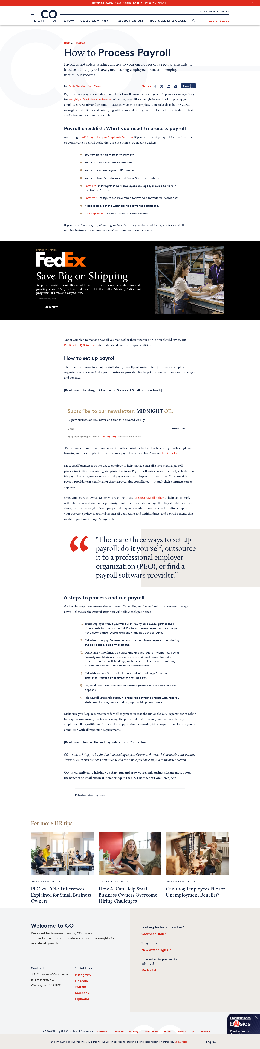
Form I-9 (90, 186)
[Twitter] (161, 86)
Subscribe (178, 428)
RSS (193, 1031)
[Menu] (32, 14)
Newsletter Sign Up (156, 950)
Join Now (51, 307)
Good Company (94, 20)
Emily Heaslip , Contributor (84, 86)
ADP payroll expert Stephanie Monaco (107, 137)
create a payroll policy (149, 498)
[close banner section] (252, 2)
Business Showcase (168, 20)
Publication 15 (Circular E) (81, 345)
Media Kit (148, 970)
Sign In (213, 20)
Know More (180, 1041)
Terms (167, 1031)
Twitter (80, 987)
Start (39, 20)
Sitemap (181, 1031)
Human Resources (45, 881)
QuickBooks (168, 453)
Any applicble (94, 213)
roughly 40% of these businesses (90, 99)
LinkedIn (81, 981)
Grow (69, 20)
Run (54, 20)
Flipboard (82, 999)
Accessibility (151, 1031)
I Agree (211, 1042)
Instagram (83, 975)
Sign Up (224, 20)
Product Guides (129, 20)
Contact (102, 1031)
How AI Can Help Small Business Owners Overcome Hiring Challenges (128, 895)
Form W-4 (91, 198)
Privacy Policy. (110, 436)
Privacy (133, 1031)
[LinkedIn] (168, 86)
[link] (193, 20)
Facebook (82, 993)
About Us (118, 1031)
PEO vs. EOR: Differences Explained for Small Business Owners (61, 895)
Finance (80, 43)
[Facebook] (155, 86)
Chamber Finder (153, 934)
